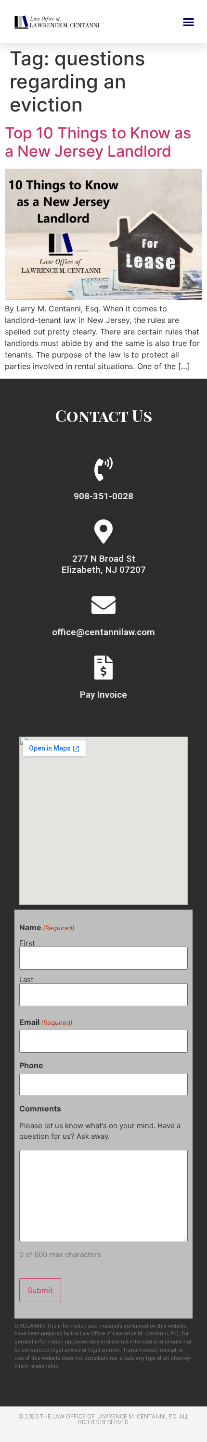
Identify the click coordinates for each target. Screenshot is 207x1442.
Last (26, 979)
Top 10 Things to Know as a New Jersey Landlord (98, 141)
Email (46, 1022)
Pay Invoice (103, 694)
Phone (31, 1065)
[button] (189, 21)
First (27, 942)
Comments (40, 1108)
